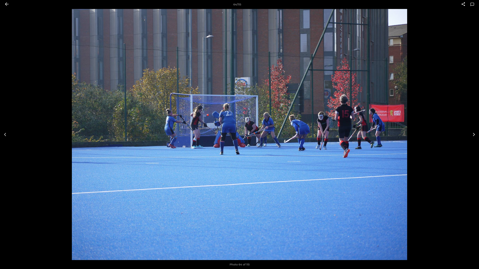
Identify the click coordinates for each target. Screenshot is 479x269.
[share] (463, 4)
